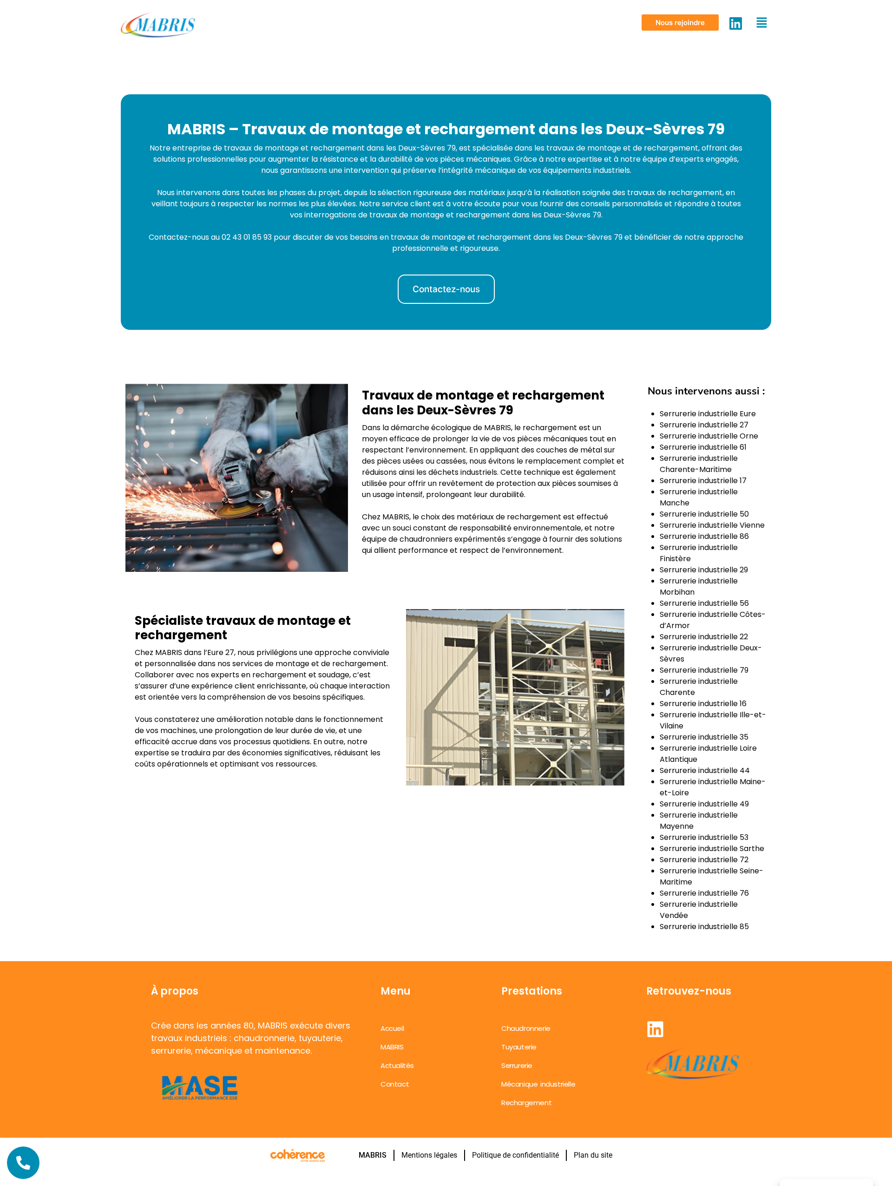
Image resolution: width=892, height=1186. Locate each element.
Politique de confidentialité (515, 1155)
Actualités (397, 1065)
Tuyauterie (519, 1047)
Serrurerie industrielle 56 (704, 603)
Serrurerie (516, 1065)
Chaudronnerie (526, 1028)
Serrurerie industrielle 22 (704, 636)
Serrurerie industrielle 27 (704, 424)
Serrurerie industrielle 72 (704, 859)
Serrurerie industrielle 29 (704, 569)
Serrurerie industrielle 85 (704, 926)
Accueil (392, 1028)
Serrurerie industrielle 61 (703, 447)
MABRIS (392, 1047)
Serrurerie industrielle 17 (703, 480)
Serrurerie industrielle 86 (704, 536)
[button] (680, 22)
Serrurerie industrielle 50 (704, 514)
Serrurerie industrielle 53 (704, 837)
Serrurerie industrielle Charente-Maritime (699, 464)
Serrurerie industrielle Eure (708, 413)
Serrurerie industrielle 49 (704, 804)
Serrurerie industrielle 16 (703, 703)
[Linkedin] (735, 23)
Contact (394, 1084)
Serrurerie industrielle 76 (704, 893)
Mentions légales (429, 1155)
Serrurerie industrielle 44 (705, 770)
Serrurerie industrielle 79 (704, 670)
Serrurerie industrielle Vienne (712, 525)
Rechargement (526, 1102)
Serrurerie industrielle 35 (704, 737)
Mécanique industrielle (538, 1084)
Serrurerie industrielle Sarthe (712, 848)
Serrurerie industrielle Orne (709, 436)
